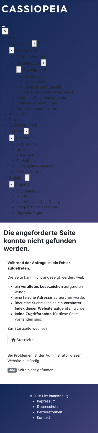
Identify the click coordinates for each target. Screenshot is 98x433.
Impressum (46, 401)
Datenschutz (48, 406)
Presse (15, 119)
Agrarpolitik (26, 144)
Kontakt (43, 417)
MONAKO (24, 196)
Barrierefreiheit (49, 412)
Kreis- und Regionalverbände (48, 92)
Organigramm (28, 62)
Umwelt (23, 149)
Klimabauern (27, 190)
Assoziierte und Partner (36, 108)
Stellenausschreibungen (36, 103)
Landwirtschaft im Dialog (38, 201)
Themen (16, 131)
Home (14, 37)
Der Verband (20, 43)
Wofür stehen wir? (31, 56)
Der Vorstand (35, 81)
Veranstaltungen (23, 125)
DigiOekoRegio (29, 212)
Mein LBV (17, 114)
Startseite (24, 339)
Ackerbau (24, 155)
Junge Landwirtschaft (35, 166)
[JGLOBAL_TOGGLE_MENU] (3, 26)
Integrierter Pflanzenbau (37, 207)
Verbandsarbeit (29, 171)
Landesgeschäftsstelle (43, 86)
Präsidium (32, 75)
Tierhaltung (26, 160)
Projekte (16, 177)
